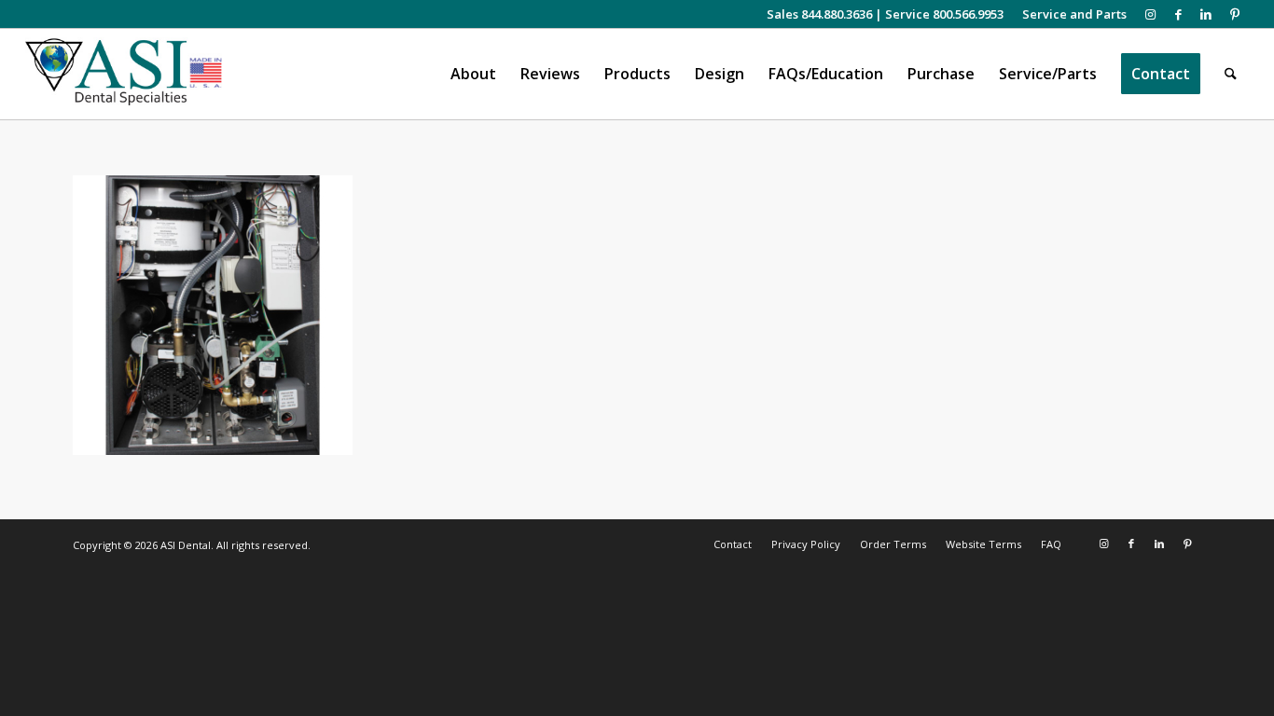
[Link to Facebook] (1178, 14)
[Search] (1230, 74)
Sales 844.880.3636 (819, 14)
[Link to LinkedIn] (1206, 14)
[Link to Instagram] (1150, 14)
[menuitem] (1070, 14)
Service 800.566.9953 (944, 14)
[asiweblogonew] (123, 74)
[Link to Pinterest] (1235, 14)
